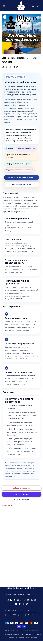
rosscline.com (14, 631)
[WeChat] (32, 600)
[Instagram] (8, 600)
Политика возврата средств (29, 631)
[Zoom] (20, 604)
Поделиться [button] (8, 505)
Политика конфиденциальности (14, 634)
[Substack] (23, 604)
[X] (28, 600)
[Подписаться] (36, 594)
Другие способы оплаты (21, 499)
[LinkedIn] (18, 600)
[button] (4, 5)
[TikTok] (25, 600)
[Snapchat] (21, 600)
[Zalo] (15, 600)
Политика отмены (31, 637)
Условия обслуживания (33, 634)
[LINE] (11, 600)
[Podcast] (27, 604)
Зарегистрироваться (21, 184)
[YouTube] (16, 604)
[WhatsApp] (35, 600)
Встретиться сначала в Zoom (21, 177)
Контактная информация (16, 637)
